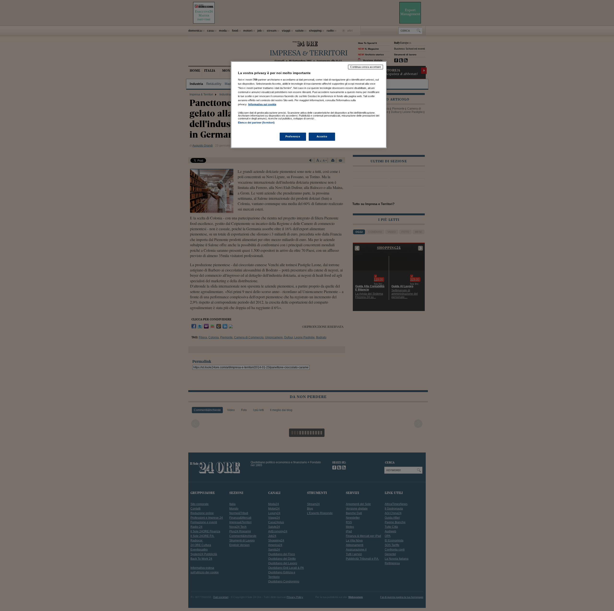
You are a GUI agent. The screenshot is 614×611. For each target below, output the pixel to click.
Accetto (322, 136)
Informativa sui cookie (262, 104)
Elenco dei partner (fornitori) (256, 122)
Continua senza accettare (365, 66)
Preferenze (292, 136)
